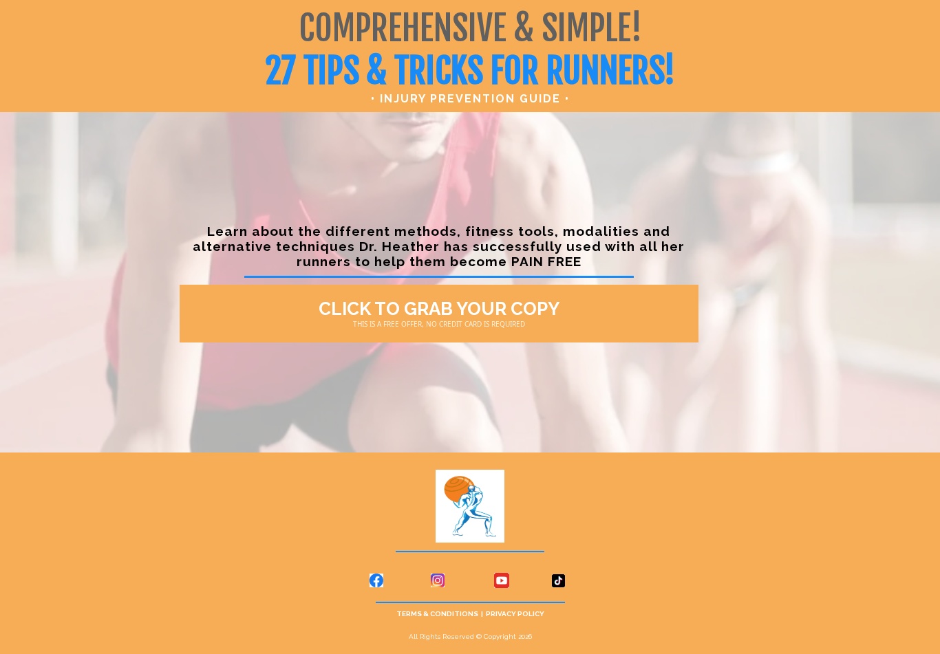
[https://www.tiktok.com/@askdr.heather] (702, 580)
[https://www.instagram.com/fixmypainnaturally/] (438, 581)
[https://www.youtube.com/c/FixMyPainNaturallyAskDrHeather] (501, 580)
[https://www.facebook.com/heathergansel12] (235, 581)
